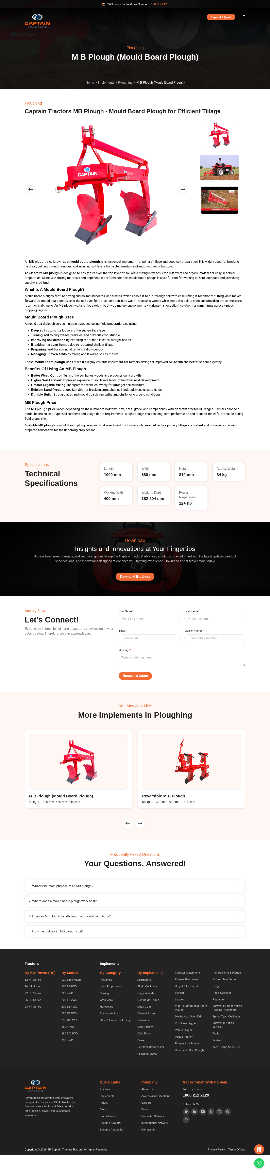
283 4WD (67, 1040)
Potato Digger (183, 1029)
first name (126, 611)
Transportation (109, 1013)
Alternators (144, 979)
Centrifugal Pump (148, 999)
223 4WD (67, 993)
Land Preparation (111, 986)
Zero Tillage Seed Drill (226, 1046)
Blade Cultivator (147, 986)
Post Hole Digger (185, 1023)
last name (191, 611)
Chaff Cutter (145, 1006)
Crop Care (106, 999)
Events (145, 1109)
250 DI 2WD (69, 1020)
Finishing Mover (147, 1053)
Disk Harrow (145, 1026)
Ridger (216, 986)
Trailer (216, 1033)
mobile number (194, 630)
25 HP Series (33, 999)
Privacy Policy (216, 1149)
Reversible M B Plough (226, 972)
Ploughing (125, 82)
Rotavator (218, 999)
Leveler (179, 992)
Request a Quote (221, 17)
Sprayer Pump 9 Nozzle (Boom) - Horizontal (227, 1007)
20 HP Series (33, 986)
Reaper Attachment (187, 1043)
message (125, 650)
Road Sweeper (221, 992)
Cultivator (143, 1020)
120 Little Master (71, 979)
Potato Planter (184, 1036)
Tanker (216, 1040)
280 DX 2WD (69, 1033)
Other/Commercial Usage (116, 1020)
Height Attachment (186, 986)
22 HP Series (33, 993)
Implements (106, 82)
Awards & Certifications (155, 1095)
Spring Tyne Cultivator (226, 1016)
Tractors (105, 1089)
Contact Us (148, 1129)
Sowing (104, 993)
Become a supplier (111, 1129)
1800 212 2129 (158, 4)
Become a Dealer (110, 1122)
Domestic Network (152, 1116)
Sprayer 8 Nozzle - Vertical (224, 1024)
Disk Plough (144, 1033)
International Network (154, 1122)
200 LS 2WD (69, 999)
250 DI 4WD (69, 1013)
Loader (179, 999)
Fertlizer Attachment (187, 972)
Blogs (103, 1109)
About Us (147, 1089)
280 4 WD (67, 1026)
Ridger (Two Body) (224, 979)
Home (90, 82)
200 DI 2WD (69, 986)
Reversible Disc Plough (189, 1050)
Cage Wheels (145, 993)
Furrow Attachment (187, 979)
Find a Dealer (108, 1116)
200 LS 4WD (69, 1006)
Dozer (141, 1040)
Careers (146, 1102)
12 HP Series (33, 979)
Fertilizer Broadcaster (150, 1046)
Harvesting (106, 1006)
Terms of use (236, 1149)
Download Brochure (135, 576)
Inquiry (104, 1102)
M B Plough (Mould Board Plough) (161, 82)
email (123, 630)
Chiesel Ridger (146, 1013)
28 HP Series (33, 1006)
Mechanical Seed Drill (188, 1016)
